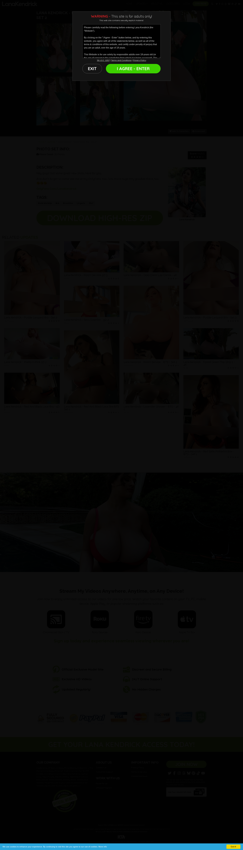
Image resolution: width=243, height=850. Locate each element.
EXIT (92, 68)
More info (102, 847)
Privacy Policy (139, 60)
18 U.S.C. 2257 (103, 60)
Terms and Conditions (121, 60)
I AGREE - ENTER (133, 68)
